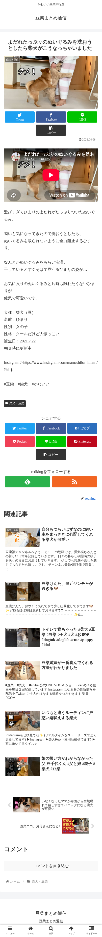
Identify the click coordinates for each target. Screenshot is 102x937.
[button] (91, 606)
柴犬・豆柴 (16, 403)
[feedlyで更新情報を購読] (27, 481)
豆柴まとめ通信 (51, 921)
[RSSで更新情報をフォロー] (74, 481)
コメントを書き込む (51, 866)
